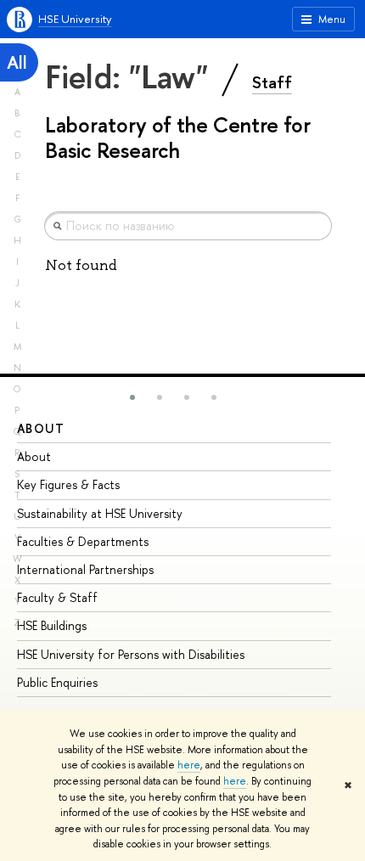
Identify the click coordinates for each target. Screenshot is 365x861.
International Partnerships (85, 569)
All (17, 62)
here (188, 765)
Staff (272, 82)
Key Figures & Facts (68, 484)
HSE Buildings (52, 625)
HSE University (74, 18)
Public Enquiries (57, 682)
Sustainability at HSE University (99, 513)
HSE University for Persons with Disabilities (130, 654)
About (41, 428)
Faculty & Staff (57, 597)
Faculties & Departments (83, 541)
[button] (132, 397)
